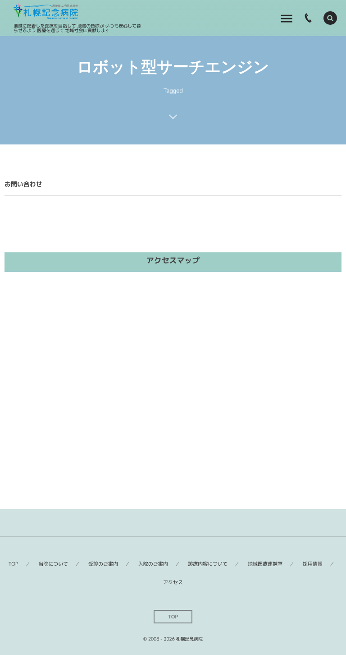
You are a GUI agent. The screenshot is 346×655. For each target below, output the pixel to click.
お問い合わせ (23, 184)
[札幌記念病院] (46, 11)
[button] (330, 18)
